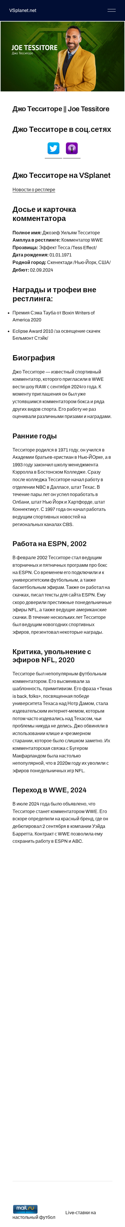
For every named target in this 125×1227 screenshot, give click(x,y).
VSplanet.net (22, 10)
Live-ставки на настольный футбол (54, 1215)
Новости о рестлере (33, 189)
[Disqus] (62, 930)
